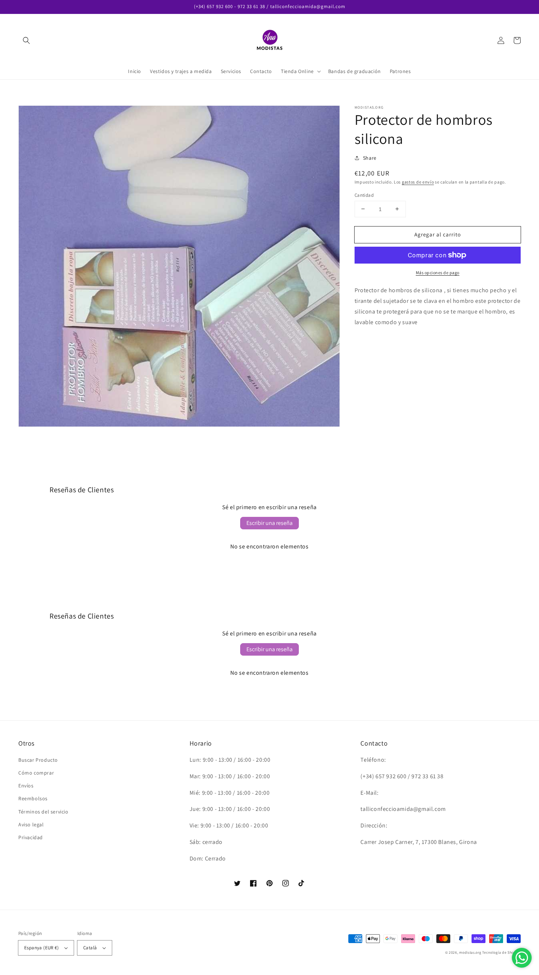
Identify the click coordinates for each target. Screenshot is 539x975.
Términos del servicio (43, 811)
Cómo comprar (36, 772)
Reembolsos (33, 798)
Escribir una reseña (269, 523)
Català (90, 948)
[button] (26, 40)
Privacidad (30, 837)
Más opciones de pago (437, 272)
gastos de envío (418, 182)
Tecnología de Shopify (501, 952)
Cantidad (364, 195)
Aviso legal (31, 824)
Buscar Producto (38, 760)
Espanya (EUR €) (41, 948)
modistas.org (470, 952)
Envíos (26, 785)
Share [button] (370, 158)
